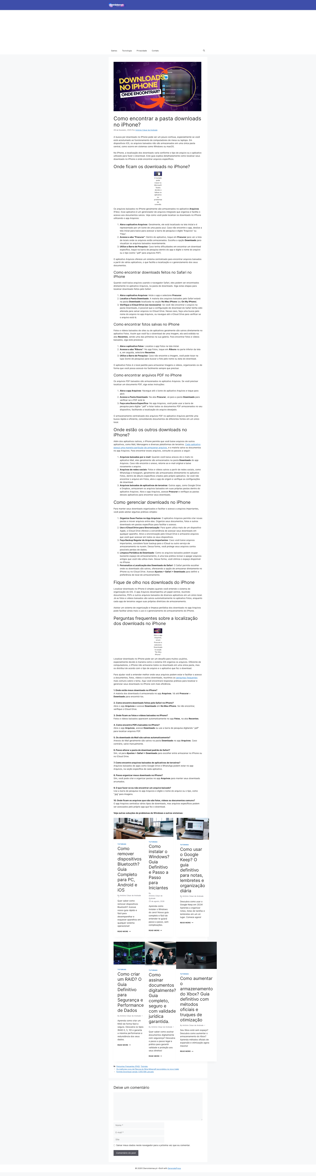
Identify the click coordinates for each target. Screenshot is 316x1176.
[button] (204, 50)
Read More (124, 931)
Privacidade (142, 50)
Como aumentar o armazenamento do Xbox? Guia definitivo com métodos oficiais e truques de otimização (196, 999)
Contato (155, 50)
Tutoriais (122, 844)
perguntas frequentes (187, 677)
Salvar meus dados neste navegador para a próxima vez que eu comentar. (153, 1145)
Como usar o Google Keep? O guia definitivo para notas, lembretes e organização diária (192, 870)
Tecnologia (127, 50)
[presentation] (129, 828)
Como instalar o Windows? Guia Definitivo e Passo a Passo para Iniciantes (159, 867)
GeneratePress (174, 1168)
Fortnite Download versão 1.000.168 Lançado (135, 1072)
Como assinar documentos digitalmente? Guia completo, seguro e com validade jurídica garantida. (162, 998)
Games (114, 50)
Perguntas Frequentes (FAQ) (128, 1066)
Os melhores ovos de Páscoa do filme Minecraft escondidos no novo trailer (147, 1069)
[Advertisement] (158, 28)
